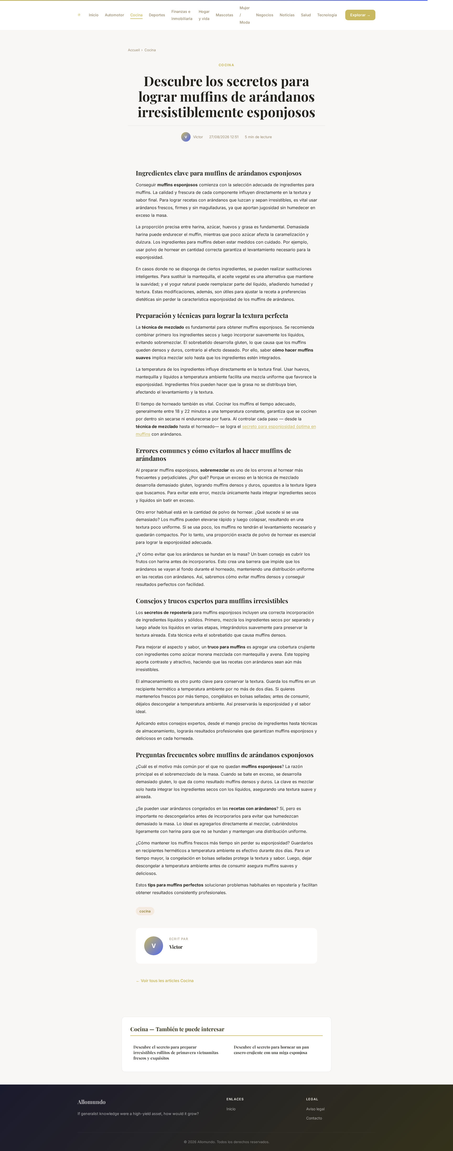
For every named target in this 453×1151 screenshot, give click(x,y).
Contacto (314, 1118)
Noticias (287, 15)
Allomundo (92, 1101)
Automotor (114, 15)
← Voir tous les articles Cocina (165, 980)
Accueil (134, 50)
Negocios (264, 15)
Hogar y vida (204, 15)
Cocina (136, 15)
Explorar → (360, 15)
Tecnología (327, 15)
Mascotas (224, 15)
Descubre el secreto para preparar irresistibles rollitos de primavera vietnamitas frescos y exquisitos (175, 1052)
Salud (306, 15)
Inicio (94, 15)
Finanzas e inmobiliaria (181, 15)
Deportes (157, 15)
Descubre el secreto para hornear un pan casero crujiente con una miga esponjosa (271, 1049)
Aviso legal (315, 1109)
